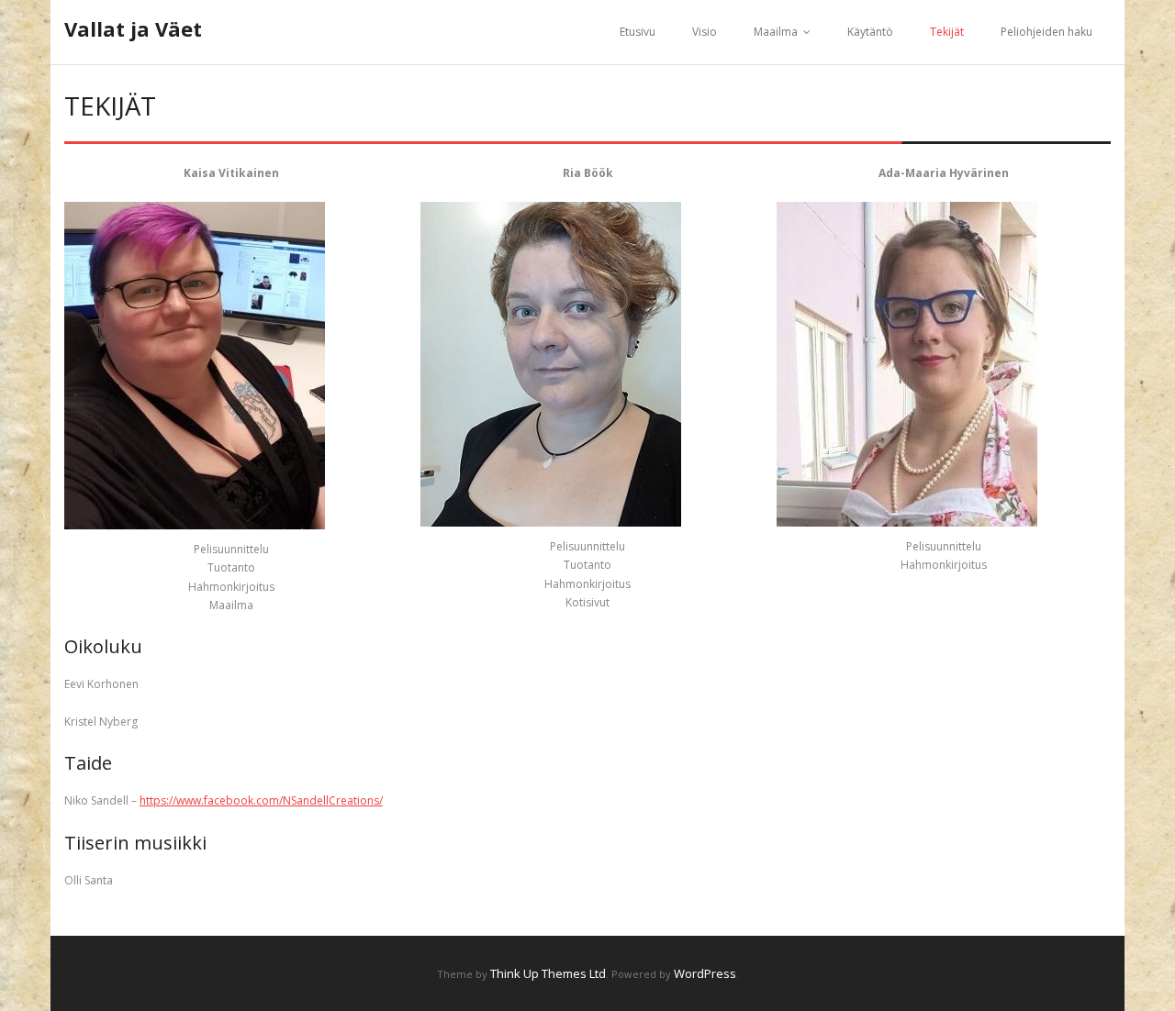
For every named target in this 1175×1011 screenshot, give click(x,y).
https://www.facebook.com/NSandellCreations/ (261, 800)
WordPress (705, 973)
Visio (704, 31)
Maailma (776, 31)
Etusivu (637, 31)
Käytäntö (870, 31)
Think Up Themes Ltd (548, 973)
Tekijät (947, 31)
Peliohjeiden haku (1046, 31)
